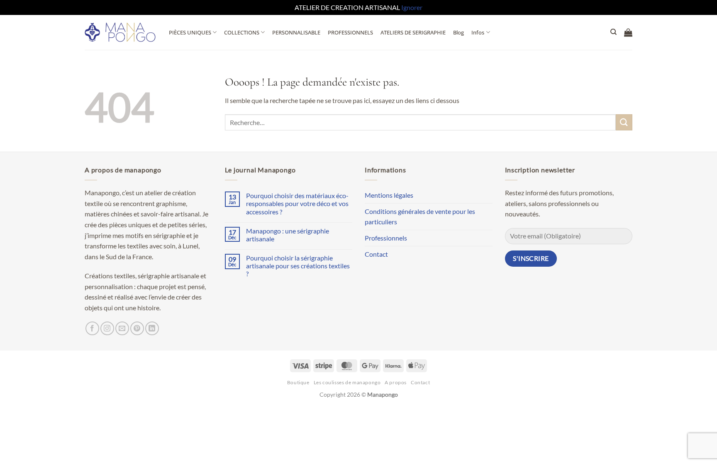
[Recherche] (613, 32)
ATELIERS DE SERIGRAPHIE (413, 32)
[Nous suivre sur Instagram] (107, 328)
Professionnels (386, 238)
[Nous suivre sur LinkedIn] (152, 328)
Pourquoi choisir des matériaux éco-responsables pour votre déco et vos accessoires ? (297, 203)
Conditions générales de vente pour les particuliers (420, 216)
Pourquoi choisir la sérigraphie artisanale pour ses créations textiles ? (298, 265)
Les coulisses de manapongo (347, 382)
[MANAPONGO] (120, 32)
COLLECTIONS (241, 32)
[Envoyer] (624, 122)
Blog (458, 32)
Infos (477, 32)
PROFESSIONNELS (350, 32)
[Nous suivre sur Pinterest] (137, 328)
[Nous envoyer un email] (122, 328)
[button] (628, 32)
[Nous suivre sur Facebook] (92, 328)
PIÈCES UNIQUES (190, 32)
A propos (396, 382)
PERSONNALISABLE (296, 32)
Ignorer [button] (411, 7)
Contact (376, 254)
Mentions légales (389, 195)
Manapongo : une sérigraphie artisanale (287, 235)
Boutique (298, 382)
